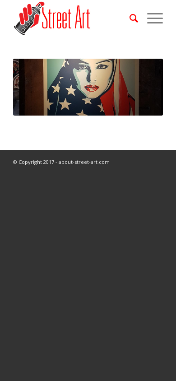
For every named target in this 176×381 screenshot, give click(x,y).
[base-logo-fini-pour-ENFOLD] (73, 18)
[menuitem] (129, 18)
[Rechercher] (129, 18)
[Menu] (150, 18)
